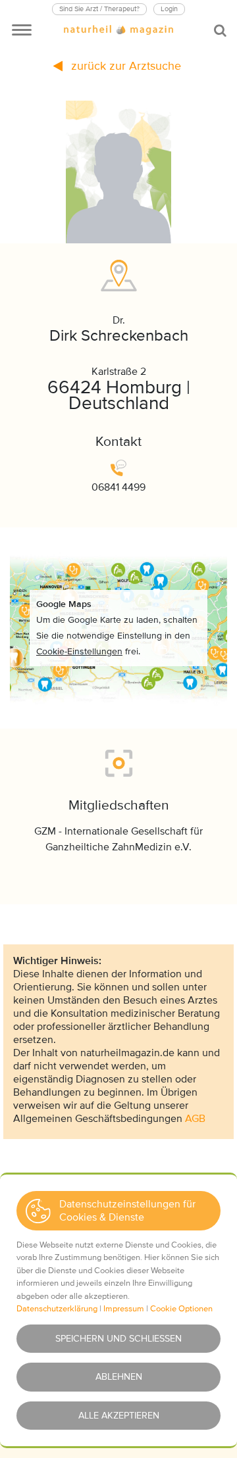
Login (169, 9)
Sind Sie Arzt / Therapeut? (99, 9)
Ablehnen (118, 1376)
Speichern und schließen (118, 1338)
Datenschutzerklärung (56, 1308)
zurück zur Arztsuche (124, 66)
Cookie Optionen (181, 1308)
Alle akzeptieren (118, 1415)
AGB (195, 1118)
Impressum (123, 1308)
